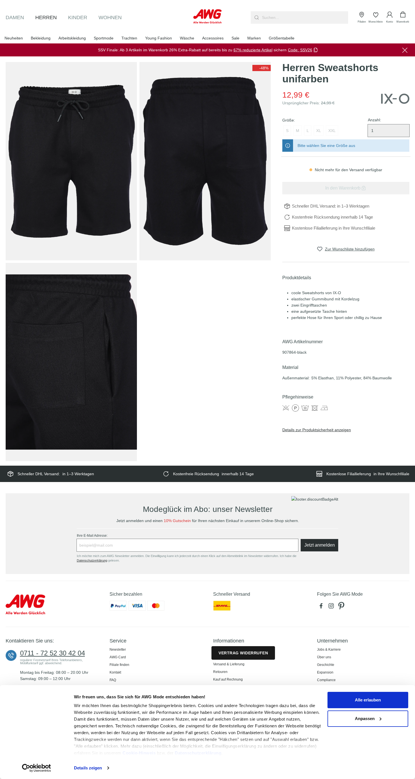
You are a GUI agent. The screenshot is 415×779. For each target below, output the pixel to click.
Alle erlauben (368, 699)
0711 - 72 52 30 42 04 (52, 653)
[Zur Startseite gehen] (207, 16)
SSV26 (306, 50)
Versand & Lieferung (228, 664)
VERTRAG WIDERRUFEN (243, 653)
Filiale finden (119, 665)
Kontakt (115, 672)
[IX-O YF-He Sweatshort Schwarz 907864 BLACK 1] (71, 161)
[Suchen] (256, 17)
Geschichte (325, 665)
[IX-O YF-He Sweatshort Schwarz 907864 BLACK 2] (205, 161)
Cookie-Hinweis (139, 753)
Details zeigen (88, 767)
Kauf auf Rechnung (228, 679)
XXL (332, 130)
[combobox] (304, 17)
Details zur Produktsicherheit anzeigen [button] (316, 430)
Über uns (324, 657)
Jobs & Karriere (329, 650)
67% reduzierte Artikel (252, 50)
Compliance (326, 680)
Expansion (325, 672)
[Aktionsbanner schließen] (405, 50)
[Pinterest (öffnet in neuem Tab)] (341, 607)
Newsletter (118, 650)
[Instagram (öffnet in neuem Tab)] (332, 607)
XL (318, 130)
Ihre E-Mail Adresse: (92, 536)
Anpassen (365, 718)
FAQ (113, 680)
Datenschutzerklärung (198, 753)
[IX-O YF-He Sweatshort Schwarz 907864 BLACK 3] (71, 362)
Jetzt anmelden (319, 545)
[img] (261, 68)
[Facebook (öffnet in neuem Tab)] (322, 607)
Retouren (220, 672)
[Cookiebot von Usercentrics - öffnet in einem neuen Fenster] (36, 768)
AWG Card (118, 657)
